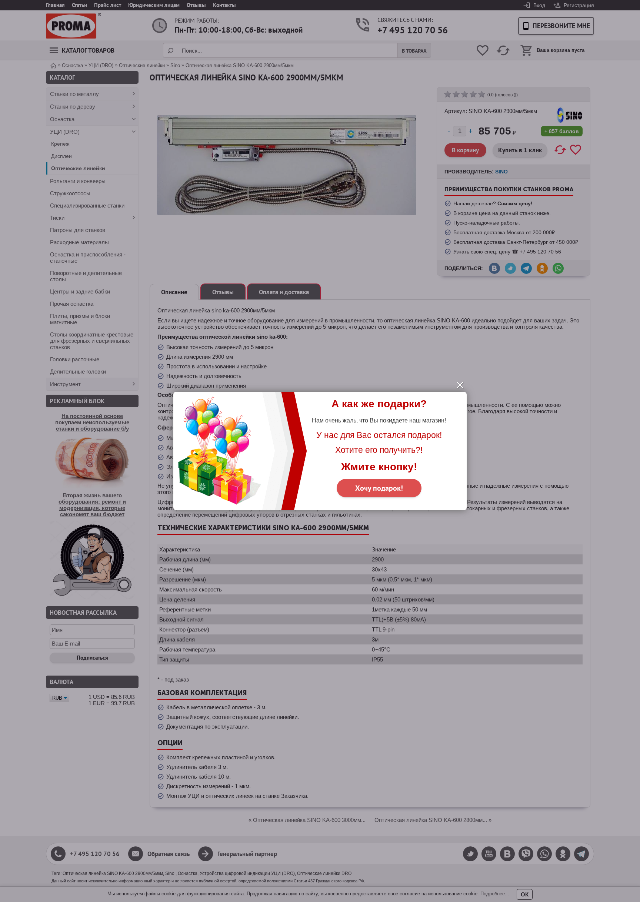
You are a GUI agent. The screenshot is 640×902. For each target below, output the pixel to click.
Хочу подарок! (379, 488)
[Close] (460, 385)
